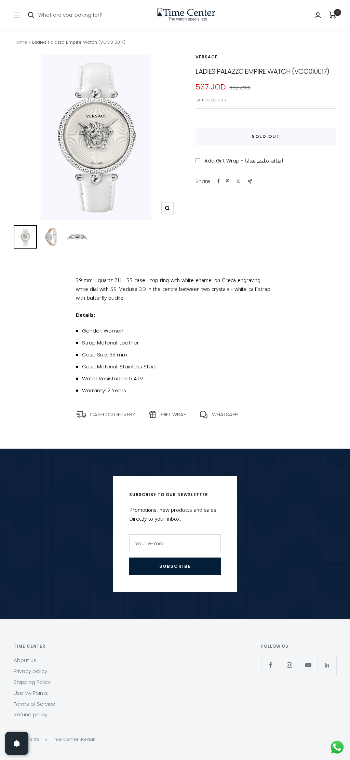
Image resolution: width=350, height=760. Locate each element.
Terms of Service (34, 703)
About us (25, 660)
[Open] (16, 743)
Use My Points (31, 692)
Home (20, 42)
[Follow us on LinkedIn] (327, 665)
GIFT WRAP (173, 414)
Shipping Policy (32, 682)
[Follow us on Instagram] (289, 665)
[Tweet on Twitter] (238, 181)
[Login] (318, 15)
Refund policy (31, 714)
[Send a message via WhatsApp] (337, 747)
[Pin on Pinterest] (227, 181)
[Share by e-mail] (249, 181)
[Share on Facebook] (218, 181)
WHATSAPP (225, 414)
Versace (207, 57)
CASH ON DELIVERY (112, 414)
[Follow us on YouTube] (308, 665)
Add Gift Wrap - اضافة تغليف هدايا (243, 160)
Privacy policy (30, 671)
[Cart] (332, 15)
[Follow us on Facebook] (270, 665)
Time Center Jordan (73, 739)
